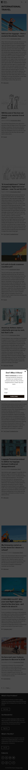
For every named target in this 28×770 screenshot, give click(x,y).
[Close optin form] (25, 372)
